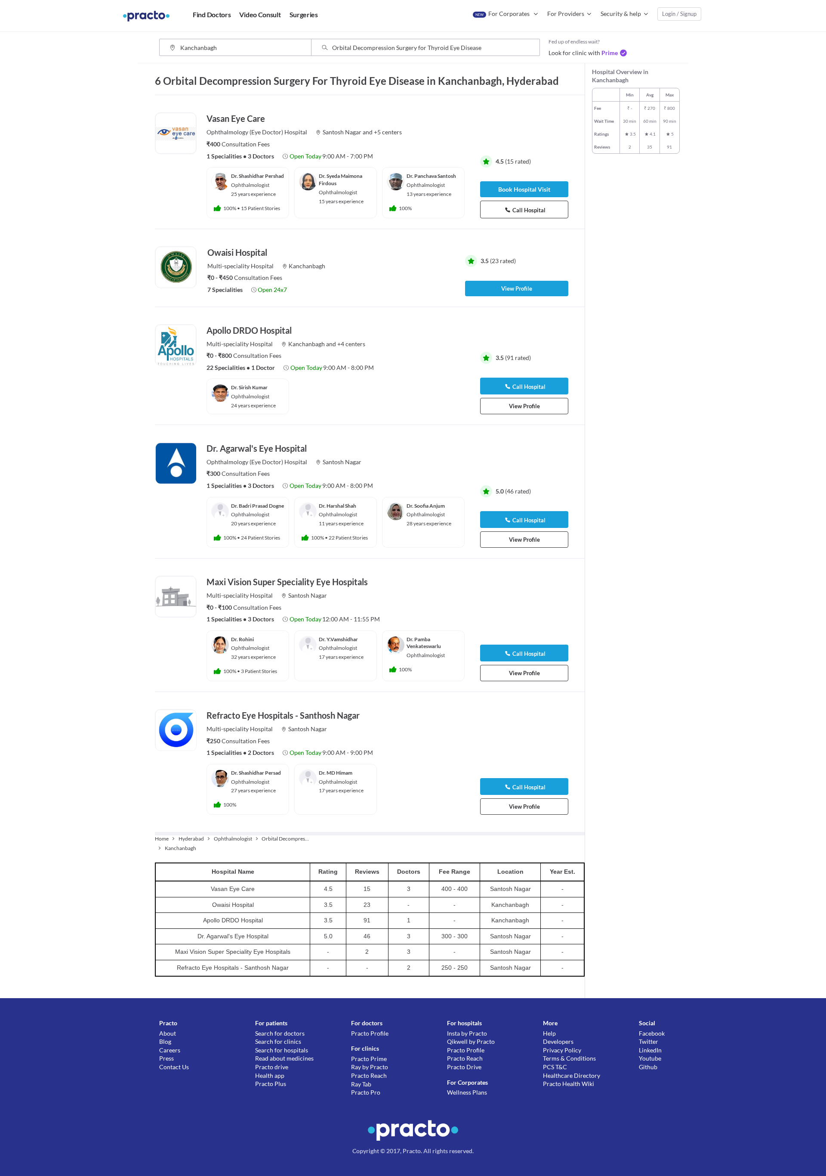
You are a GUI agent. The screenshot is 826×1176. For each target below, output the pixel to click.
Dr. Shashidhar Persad (256, 773)
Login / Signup (679, 13)
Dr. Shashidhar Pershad (257, 176)
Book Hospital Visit (524, 189)
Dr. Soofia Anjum (426, 506)
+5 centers (388, 132)
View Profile (516, 288)
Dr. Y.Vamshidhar (338, 639)
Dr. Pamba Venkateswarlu (424, 643)
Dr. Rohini (242, 639)
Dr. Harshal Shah (337, 506)
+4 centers (351, 344)
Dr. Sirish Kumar (249, 387)
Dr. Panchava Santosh (431, 176)
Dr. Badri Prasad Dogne (257, 506)
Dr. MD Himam (335, 773)
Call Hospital (529, 210)
